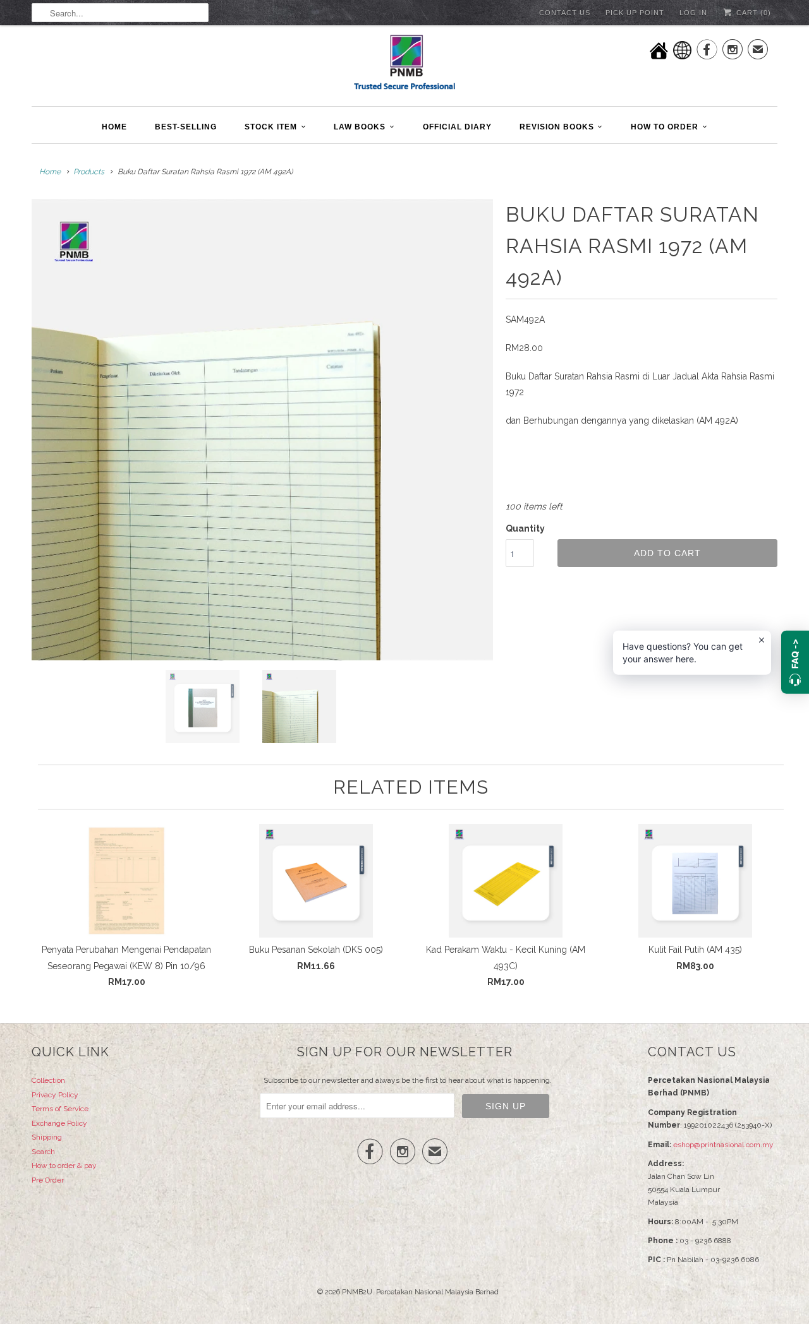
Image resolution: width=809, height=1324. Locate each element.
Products (88, 171)
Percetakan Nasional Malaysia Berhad (437, 1292)
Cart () (752, 12)
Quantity (525, 528)
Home (114, 126)
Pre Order (48, 1180)
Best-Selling (186, 126)
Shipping (47, 1137)
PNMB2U (357, 1292)
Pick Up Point (634, 12)
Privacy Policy (55, 1094)
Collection (48, 1080)
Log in (693, 12)
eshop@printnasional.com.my (723, 1144)
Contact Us (564, 12)
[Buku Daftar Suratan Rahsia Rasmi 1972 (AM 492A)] (262, 429)
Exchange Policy (59, 1123)
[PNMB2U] (404, 64)
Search (43, 1151)
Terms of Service (60, 1108)
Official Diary (457, 126)
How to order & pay (64, 1165)
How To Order (664, 126)
